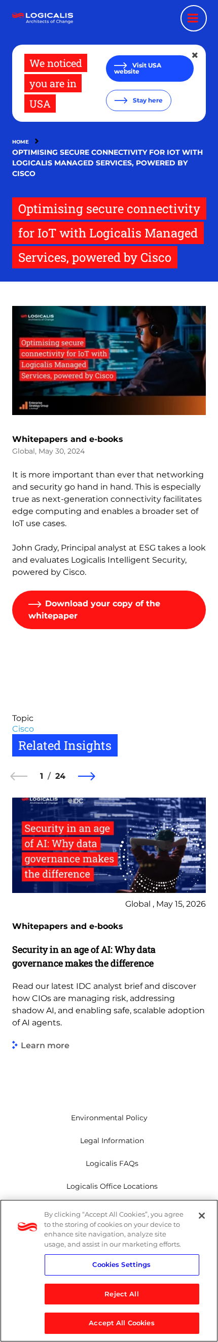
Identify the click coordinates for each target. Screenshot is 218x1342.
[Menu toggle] (193, 18)
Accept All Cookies (121, 1323)
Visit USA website (137, 68)
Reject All (121, 1294)
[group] (109, 940)
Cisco (23, 729)
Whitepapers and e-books (67, 439)
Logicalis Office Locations (112, 1186)
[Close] (202, 1216)
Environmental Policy (109, 1117)
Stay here (147, 100)
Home (20, 142)
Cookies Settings (121, 1264)
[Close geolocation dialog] (196, 55)
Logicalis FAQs (112, 1163)
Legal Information (112, 1140)
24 (60, 776)
